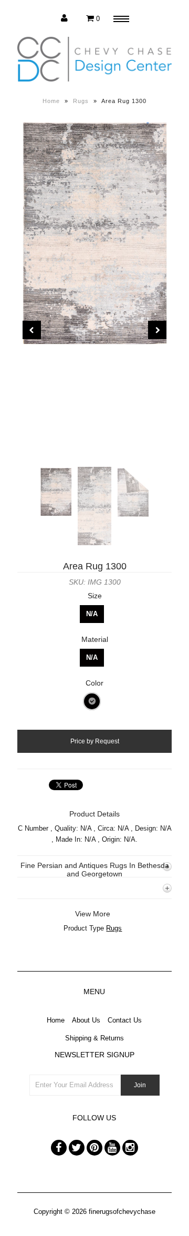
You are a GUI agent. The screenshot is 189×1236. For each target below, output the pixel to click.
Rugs (81, 101)
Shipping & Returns (94, 1038)
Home (51, 101)
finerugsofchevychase (122, 1211)
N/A (92, 614)
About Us (86, 1020)
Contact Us (125, 1020)
